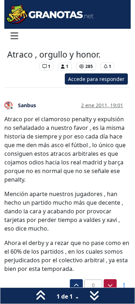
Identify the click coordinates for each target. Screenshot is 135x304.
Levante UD (21, 66)
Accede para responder (96, 79)
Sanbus (27, 105)
